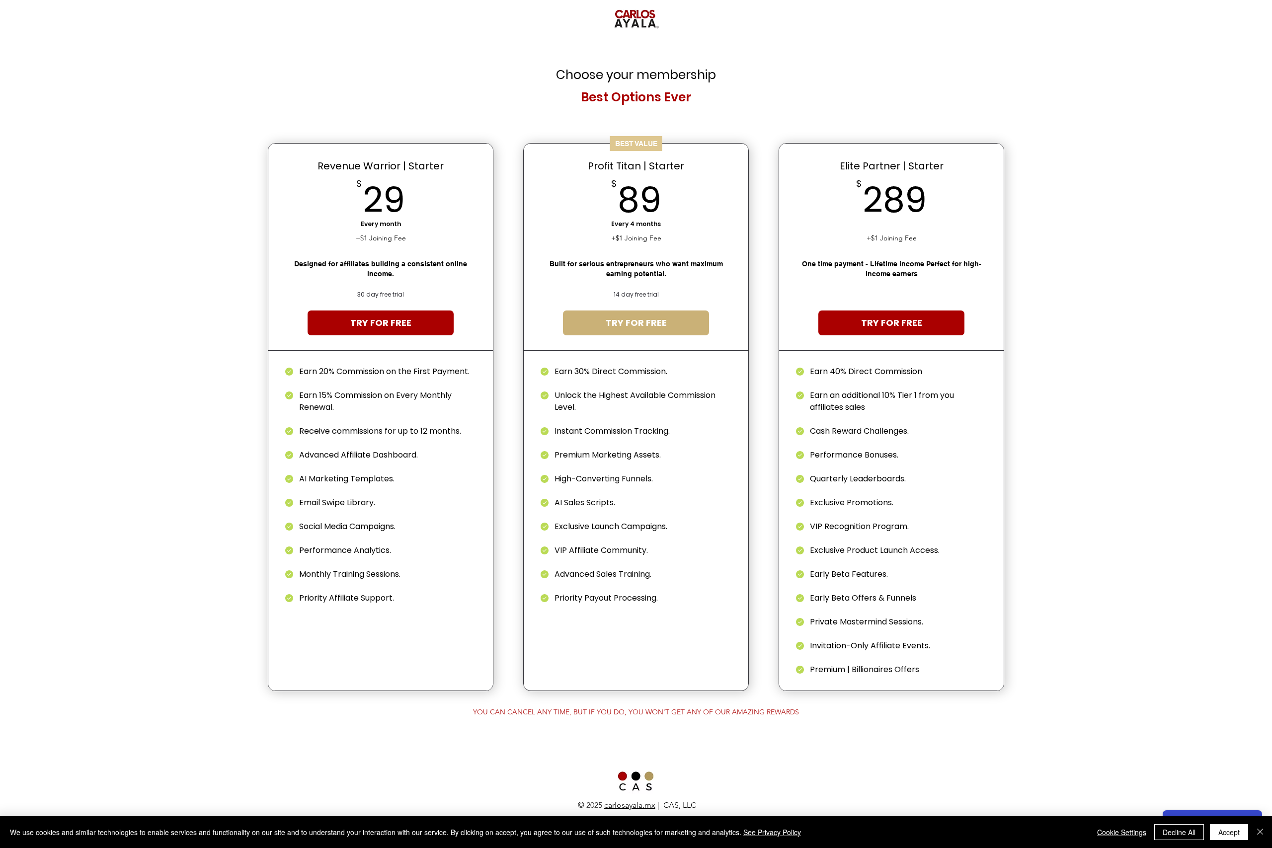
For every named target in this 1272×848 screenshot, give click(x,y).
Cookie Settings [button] (1121, 832)
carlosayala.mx (629, 805)
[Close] (1260, 832)
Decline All (1179, 832)
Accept (1229, 832)
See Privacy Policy (772, 832)
